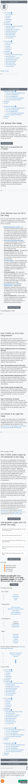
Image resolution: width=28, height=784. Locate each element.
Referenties (9, 19)
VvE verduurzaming (11, 36)
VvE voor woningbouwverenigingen (15, 98)
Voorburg (3, 427)
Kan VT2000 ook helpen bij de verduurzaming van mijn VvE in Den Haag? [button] (13, 541)
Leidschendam (22, 426)
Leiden (11, 426)
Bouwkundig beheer (11, 33)
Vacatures (8, 21)
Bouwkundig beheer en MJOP (12, 227)
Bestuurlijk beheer (10, 34)
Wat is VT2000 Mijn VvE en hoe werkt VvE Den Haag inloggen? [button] (13, 547)
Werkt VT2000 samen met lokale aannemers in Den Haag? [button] (13, 554)
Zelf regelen (7, 23)
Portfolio (8, 17)
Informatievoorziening (11, 31)
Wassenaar (18, 427)
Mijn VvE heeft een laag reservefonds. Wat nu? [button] (12, 535)
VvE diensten (7, 24)
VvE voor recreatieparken (12, 94)
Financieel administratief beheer (14, 26)
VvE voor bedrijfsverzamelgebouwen (15, 93)
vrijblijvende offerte (15, 513)
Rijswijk (16, 426)
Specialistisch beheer (9, 91)
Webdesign (10, 648)
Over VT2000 (7, 12)
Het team (8, 16)
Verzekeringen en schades (13, 29)
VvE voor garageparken (12, 96)
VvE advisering (9, 38)
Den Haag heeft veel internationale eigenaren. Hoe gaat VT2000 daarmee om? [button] (14, 529)
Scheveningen (9, 427)
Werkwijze (6, 101)
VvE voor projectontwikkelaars (13, 99)
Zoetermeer (6, 426)
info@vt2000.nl (19, 512)
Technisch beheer (10, 27)
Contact (6, 103)
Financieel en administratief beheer (14, 240)
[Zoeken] (26, 768)
